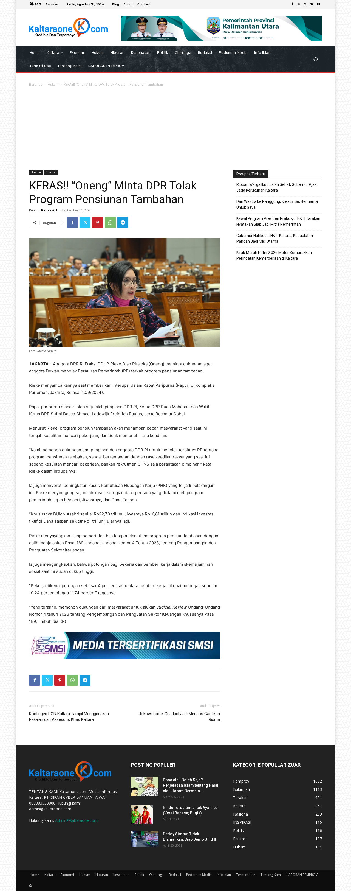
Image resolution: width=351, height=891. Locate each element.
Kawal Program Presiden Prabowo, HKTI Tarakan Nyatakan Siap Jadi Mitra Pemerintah (278, 221)
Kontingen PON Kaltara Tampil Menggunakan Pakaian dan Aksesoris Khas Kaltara (69, 716)
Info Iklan (224, 874)
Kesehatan (121, 874)
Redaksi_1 (49, 210)
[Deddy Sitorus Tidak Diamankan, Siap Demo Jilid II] (144, 839)
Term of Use (245, 874)
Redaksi (175, 874)
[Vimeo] (312, 4)
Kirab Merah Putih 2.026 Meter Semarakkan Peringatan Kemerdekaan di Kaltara (274, 255)
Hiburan (101, 874)
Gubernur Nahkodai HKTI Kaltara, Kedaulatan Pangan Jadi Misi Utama (274, 238)
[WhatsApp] (110, 222)
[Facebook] (292, 4)
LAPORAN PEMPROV (302, 874)
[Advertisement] (175, 128)
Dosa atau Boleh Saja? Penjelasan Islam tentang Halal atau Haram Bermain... (190, 785)
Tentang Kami (271, 874)
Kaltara (49, 874)
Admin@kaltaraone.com (76, 820)
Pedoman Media (199, 874)
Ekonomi (67, 874)
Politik (139, 874)
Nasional (51, 172)
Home (34, 874)
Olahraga (156, 874)
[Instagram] (299, 4)
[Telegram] (122, 222)
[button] (315, 59)
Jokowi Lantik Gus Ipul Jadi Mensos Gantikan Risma (179, 716)
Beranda (36, 84)
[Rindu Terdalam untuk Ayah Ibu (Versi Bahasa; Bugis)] (142, 814)
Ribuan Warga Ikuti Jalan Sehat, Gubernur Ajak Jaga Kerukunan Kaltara (276, 187)
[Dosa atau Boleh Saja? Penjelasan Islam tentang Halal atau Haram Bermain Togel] (144, 786)
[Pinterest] (97, 222)
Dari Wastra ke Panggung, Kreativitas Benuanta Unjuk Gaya (277, 204)
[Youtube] (318, 4)
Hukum (53, 84)
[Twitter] (305, 4)
